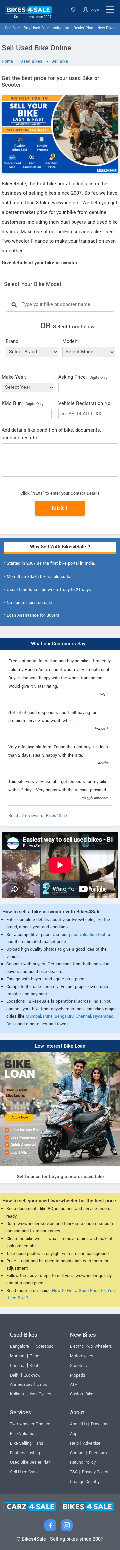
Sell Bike (12, 28)
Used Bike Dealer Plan (30, 1462)
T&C (74, 1472)
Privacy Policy (95, 1472)
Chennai (83, 1016)
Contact (77, 1453)
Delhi (11, 1024)
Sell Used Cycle (24, 1472)
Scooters (78, 1366)
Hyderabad (103, 1016)
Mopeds (77, 1375)
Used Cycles (39, 1394)
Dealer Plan (83, 28)
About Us (78, 1424)
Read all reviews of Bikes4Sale (37, 816)
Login (94, 9)
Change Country (85, 1482)
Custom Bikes (82, 1394)
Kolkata (17, 1394)
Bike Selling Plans (26, 1443)
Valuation (61, 28)
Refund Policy (83, 1462)
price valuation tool (87, 935)
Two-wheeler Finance (30, 1424)
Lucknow (32, 1375)
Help (74, 1443)
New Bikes (106, 28)
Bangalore (19, 1346)
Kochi (35, 1366)
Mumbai (33, 1016)
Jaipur (43, 1384)
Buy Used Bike (36, 28)
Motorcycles (81, 1356)
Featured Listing (25, 1453)
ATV (73, 1384)
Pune (48, 1016)
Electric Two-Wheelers (91, 1346)
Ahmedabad (21, 1384)
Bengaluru (64, 1016)
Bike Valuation (23, 1434)
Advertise (91, 1443)
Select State (73, 9)
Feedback (98, 1453)
